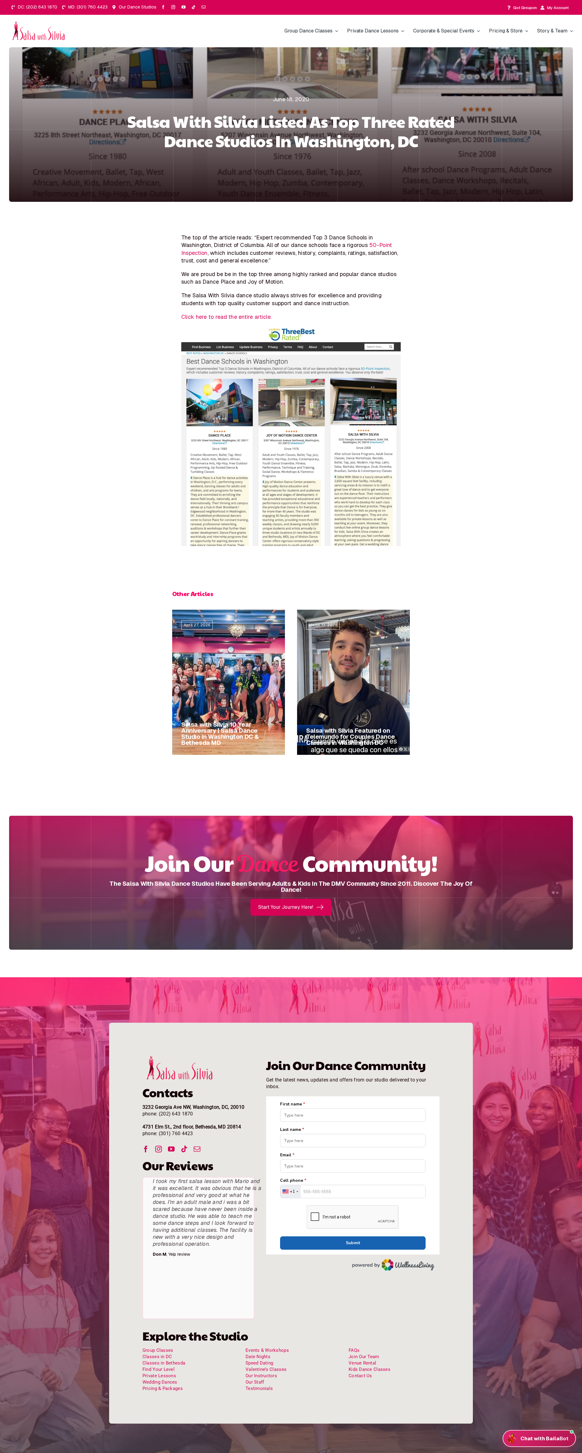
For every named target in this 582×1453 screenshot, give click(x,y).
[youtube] (184, 7)
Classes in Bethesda (163, 1342)
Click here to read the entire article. (226, 316)
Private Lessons (159, 1355)
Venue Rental (362, 1342)
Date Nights (258, 1335)
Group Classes (157, 1329)
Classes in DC (157, 1335)
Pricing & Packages (162, 1367)
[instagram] (173, 7)
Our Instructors (261, 1355)
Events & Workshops (267, 1329)
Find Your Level (158, 1348)
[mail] (204, 7)
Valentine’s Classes (266, 1348)
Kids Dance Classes (369, 1348)
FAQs (354, 1329)
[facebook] (163, 7)
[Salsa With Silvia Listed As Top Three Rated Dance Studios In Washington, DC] (39, 22)
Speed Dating (259, 1342)
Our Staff (255, 1361)
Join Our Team (364, 1335)
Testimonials (259, 1367)
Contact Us (360, 1355)
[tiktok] (194, 7)
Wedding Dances (159, 1361)
